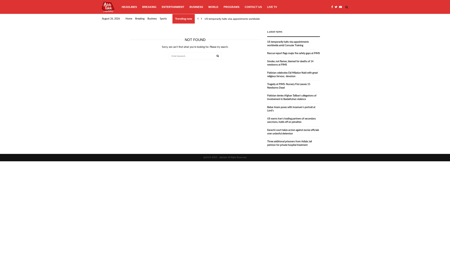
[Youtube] (341, 7)
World (213, 6)
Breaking (149, 6)
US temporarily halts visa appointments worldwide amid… (236, 18)
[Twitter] (337, 7)
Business (196, 6)
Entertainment (173, 6)
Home (129, 19)
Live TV (272, 6)
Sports (163, 19)
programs (231, 6)
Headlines (129, 6)
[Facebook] (333, 7)
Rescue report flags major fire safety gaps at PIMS (293, 53)
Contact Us (253, 6)
